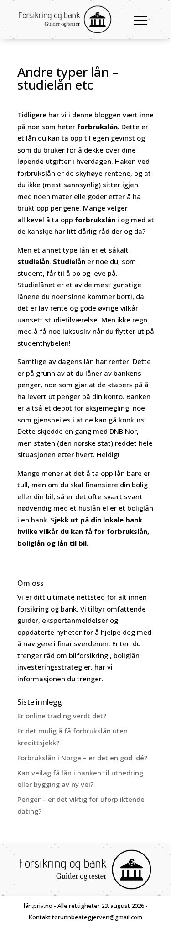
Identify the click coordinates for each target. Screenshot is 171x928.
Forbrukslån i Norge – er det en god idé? (82, 757)
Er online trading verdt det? (61, 715)
